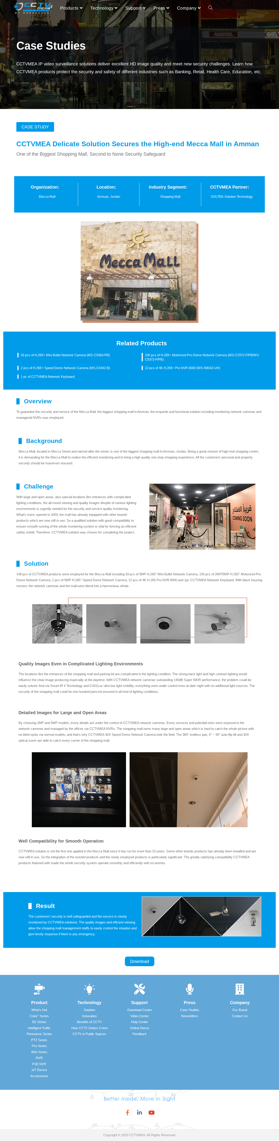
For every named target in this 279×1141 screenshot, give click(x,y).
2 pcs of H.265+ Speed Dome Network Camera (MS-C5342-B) (65, 368)
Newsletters (189, 1016)
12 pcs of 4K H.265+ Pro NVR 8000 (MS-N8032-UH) (182, 368)
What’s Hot (39, 1010)
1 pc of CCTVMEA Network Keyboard (48, 376)
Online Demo (139, 1028)
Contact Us (240, 1016)
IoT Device (39, 1070)
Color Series (39, 1016)
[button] (35, 127)
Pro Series (39, 1046)
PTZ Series (39, 1040)
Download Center (139, 1010)
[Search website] (210, 8)
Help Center (139, 1022)
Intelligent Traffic (39, 1028)
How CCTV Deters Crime (89, 1028)
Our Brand (239, 1010)
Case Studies (189, 1010)
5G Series (39, 1022)
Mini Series (39, 1052)
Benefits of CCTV (89, 1022)
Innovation (89, 1016)
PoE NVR (39, 1064)
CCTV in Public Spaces (89, 1034)
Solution (89, 1010)
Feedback (140, 1034)
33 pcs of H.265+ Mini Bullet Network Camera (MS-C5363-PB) (65, 355)
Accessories (39, 1076)
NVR (39, 1058)
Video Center (139, 1016)
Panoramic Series (39, 1034)
